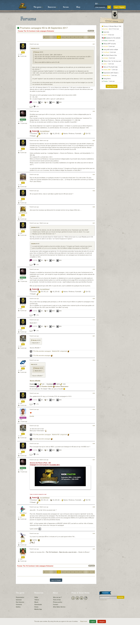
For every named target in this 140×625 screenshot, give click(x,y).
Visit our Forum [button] (111, 86)
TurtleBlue (22, 513)
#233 (94, 393)
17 (78, 37)
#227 (94, 223)
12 (59, 37)
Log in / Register (119, 7)
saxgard (33, 48)
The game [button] (38, 7)
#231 (94, 336)
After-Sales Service (59, 607)
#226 (94, 207)
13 (62, 37)
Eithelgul (23, 50)
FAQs (36, 597)
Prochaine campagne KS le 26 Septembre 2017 (43, 27)
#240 (94, 549)
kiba (23, 342)
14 (66, 37)
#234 (94, 409)
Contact (55, 604)
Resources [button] (52, 7)
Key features (20, 602)
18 (82, 37)
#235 (94, 425)
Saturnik (23, 366)
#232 (94, 360)
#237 (94, 459)
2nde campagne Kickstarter (45, 31)
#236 (94, 443)
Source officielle (35, 381)
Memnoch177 (23, 180)
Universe (19, 600)
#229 (94, 298)
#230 (94, 319)
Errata (36, 607)
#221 (94, 44)
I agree (93, 621)
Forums (66, 7)
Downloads (38, 604)
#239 (94, 533)
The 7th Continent (30, 31)
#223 (94, 140)
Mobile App (38, 609)
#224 (94, 174)
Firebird (23, 117)
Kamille (23, 415)
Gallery (18, 607)
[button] (97, 3)
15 (70, 37)
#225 (94, 190)
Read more (83, 621)
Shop (78, 7)
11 (55, 37)
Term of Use (57, 600)
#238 (94, 507)
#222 (94, 111)
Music (36, 602)
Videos (36, 600)
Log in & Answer (56, 580)
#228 (94, 269)
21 (89, 37)
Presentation (20, 597)
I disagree (102, 621)
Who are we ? (57, 597)
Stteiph (23, 555)
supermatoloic (23, 213)
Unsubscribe (103, 600)
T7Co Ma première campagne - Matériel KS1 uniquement (50, 351)
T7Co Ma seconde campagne (42, 355)
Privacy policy (57, 602)
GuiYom (23, 539)
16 (74, 37)
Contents (19, 604)
